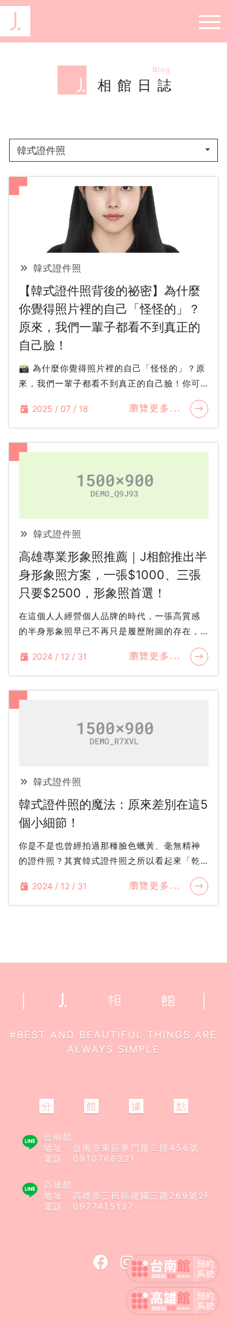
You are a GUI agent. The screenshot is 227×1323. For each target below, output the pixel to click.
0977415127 (103, 1206)
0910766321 (104, 1158)
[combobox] (113, 150)
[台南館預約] (172, 1271)
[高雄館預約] (172, 1303)
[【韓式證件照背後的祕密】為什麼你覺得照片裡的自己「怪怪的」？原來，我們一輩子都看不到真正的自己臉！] (113, 220)
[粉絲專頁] (100, 1262)
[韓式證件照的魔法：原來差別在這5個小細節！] (113, 733)
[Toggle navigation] (206, 21)
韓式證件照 (56, 268)
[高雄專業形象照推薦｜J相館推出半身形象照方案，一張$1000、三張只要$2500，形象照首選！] (113, 486)
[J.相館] (15, 20)
